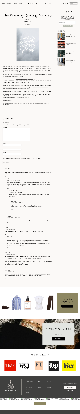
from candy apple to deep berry (40, 87)
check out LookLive (35, 68)
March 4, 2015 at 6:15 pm (17, 202)
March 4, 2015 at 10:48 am (13, 217)
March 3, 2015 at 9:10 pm (11, 170)
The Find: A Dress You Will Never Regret (70, 61)
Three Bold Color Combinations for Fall (70, 36)
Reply (6, 176)
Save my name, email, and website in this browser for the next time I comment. (22, 158)
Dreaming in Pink (9, 88)
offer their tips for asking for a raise (24, 79)
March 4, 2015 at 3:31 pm (11, 254)
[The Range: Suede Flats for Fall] (61, 44)
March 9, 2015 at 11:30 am (11, 272)
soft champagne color (8, 87)
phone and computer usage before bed (29, 91)
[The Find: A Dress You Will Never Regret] (61, 62)
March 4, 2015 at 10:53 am (15, 192)
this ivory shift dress (39, 94)
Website (5, 152)
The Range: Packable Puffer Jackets (70, 53)
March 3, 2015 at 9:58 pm (11, 229)
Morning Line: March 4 (47, 111)
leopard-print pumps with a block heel (21, 95)
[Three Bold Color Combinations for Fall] (61, 36)
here (10, 100)
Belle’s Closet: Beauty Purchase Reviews (11, 111)
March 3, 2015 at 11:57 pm (13, 180)
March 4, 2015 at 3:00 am (13, 238)
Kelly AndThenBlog (13, 190)
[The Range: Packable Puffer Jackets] (61, 53)
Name (4, 143)
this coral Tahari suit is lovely (30, 74)
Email (4, 148)
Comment (5, 127)
